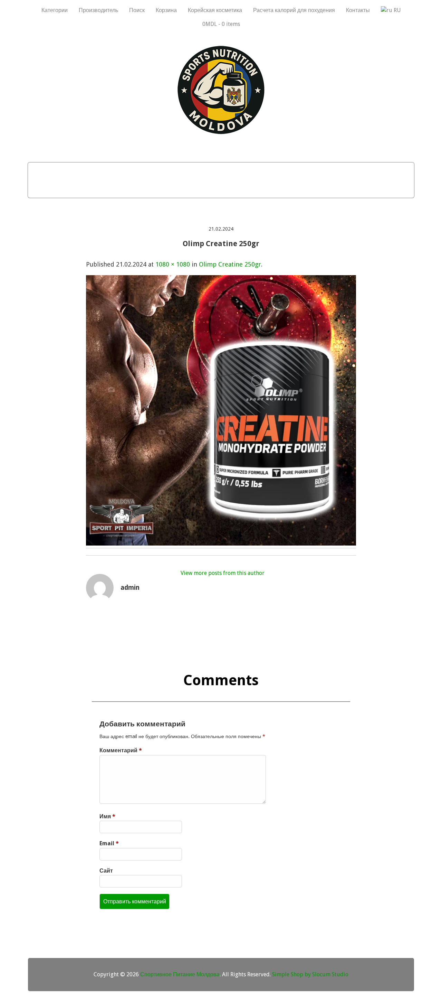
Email (109, 843)
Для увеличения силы (363, 171)
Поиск (137, 10)
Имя (107, 816)
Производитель (98, 10)
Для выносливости (285, 171)
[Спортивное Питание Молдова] (221, 132)
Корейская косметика (215, 10)
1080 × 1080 (172, 264)
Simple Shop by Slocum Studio (310, 974)
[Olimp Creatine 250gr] (221, 543)
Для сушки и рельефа (210, 171)
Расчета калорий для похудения (294, 10)
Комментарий (120, 750)
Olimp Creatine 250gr (230, 264)
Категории (54, 10)
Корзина (166, 10)
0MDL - (221, 24)
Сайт (106, 870)
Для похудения (140, 171)
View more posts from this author (223, 573)
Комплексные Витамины (221, 189)
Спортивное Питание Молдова (180, 974)
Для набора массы (74, 171)
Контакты (358, 10)
